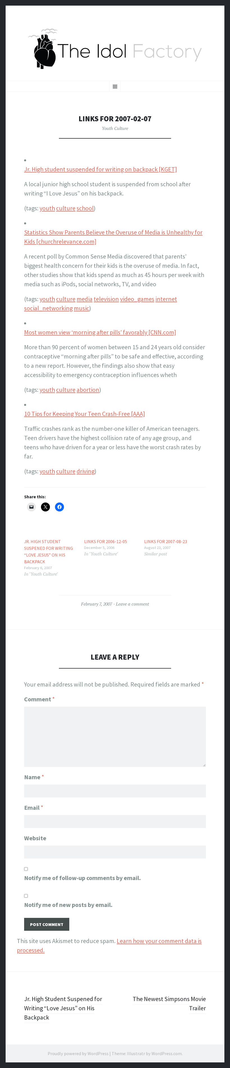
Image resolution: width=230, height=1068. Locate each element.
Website (35, 838)
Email (33, 807)
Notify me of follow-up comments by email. (82, 878)
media (85, 299)
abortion (88, 390)
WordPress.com (166, 1053)
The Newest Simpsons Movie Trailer (169, 1003)
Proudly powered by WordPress (78, 1053)
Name (34, 777)
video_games (137, 299)
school (85, 208)
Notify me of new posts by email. (68, 905)
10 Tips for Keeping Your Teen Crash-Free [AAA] (84, 414)
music (81, 308)
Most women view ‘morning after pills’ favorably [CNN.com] (100, 332)
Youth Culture (115, 128)
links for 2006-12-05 (105, 541)
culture (65, 208)
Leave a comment (132, 604)
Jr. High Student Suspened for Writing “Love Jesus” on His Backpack (48, 551)
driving (86, 471)
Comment (39, 699)
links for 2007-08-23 (165, 541)
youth (47, 208)
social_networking (48, 308)
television (106, 299)
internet (166, 299)
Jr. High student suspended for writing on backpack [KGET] (100, 169)
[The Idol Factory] (115, 48)
